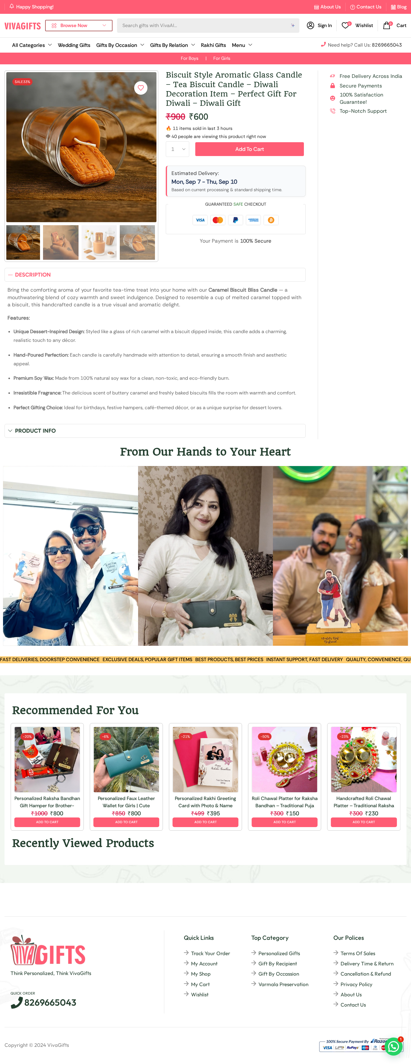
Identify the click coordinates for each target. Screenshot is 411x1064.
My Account (204, 963)
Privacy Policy (356, 984)
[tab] (155, 275)
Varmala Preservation (283, 984)
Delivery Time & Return (367, 963)
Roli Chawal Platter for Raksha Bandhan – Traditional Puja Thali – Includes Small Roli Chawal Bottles (285, 802)
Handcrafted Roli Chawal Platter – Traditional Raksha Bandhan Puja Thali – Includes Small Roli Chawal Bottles (364, 802)
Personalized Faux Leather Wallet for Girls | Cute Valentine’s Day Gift (126, 802)
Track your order (210, 953)
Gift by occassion (278, 973)
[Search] (293, 25)
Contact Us (369, 7)
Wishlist (200, 994)
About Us (330, 7)
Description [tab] (33, 274)
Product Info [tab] (35, 430)
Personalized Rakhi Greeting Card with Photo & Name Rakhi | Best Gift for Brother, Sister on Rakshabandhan (205, 802)
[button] (357, 25)
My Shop (201, 973)
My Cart (200, 984)
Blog (401, 7)
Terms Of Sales (358, 953)
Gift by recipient (277, 963)
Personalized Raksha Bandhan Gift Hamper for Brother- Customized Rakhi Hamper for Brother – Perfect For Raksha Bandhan (47, 802)
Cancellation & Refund (366, 973)
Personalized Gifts (279, 953)
